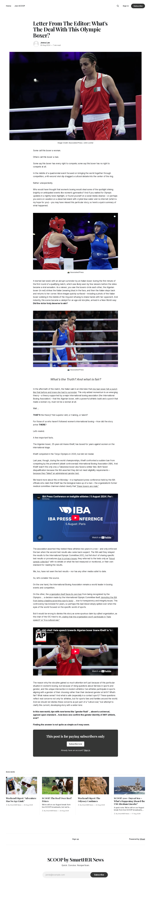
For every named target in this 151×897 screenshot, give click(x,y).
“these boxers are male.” (87, 486)
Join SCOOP (19, 6)
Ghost (142, 839)
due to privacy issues (67, 558)
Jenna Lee (45, 42)
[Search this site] (118, 6)
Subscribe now (75, 744)
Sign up (75, 839)
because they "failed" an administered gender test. (56, 473)
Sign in (126, 6)
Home (8, 6)
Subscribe (138, 6)
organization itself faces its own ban (65, 594)
